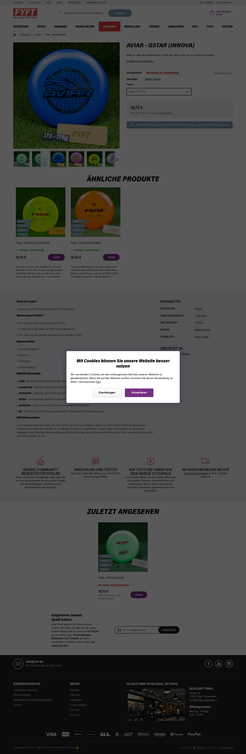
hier (98, 382)
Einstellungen (107, 393)
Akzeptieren (139, 393)
